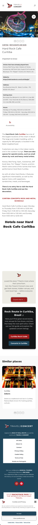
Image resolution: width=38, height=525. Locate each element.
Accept (19, 513)
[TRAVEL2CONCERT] (32, 387)
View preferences (19, 518)
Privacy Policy (19, 522)
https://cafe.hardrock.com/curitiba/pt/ (16, 79)
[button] (35, 502)
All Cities (19, 440)
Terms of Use (27, 522)
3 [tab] (20, 413)
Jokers (7, 394)
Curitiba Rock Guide (19, 337)
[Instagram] (16, 483)
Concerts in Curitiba (19, 343)
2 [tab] (18, 413)
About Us (19, 444)
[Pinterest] (21, 483)
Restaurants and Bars (17, 45)
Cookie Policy (11, 522)
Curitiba (5, 45)
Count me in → (19, 300)
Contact (19, 447)
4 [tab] (23, 413)
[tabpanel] (19, 387)
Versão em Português (19, 461)
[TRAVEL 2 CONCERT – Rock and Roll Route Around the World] (14, 5)
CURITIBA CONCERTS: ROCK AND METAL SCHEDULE (19, 200)
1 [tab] (15, 413)
